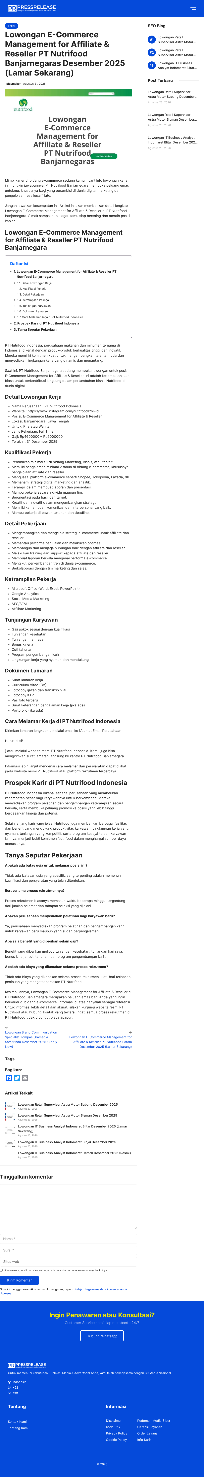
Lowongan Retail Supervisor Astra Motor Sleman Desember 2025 (67, 1115)
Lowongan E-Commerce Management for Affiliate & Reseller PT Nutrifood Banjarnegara (67, 274)
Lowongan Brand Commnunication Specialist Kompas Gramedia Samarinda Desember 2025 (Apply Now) (31, 1039)
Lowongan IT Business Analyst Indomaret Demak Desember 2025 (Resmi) (74, 1298)
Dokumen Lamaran (35, 311)
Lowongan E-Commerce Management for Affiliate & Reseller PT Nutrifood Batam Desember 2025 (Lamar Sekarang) (100, 1042)
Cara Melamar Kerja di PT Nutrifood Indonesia (52, 317)
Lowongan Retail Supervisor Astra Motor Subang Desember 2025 (68, 1104)
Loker (11, 25)
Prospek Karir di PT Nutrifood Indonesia (48, 323)
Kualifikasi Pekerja (34, 289)
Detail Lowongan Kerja (37, 283)
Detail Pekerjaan (33, 294)
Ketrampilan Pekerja (36, 300)
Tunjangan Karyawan (37, 306)
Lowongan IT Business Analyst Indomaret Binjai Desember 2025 (67, 1142)
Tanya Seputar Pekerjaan (37, 329)
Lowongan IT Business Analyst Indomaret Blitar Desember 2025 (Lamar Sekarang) (172, 142)
